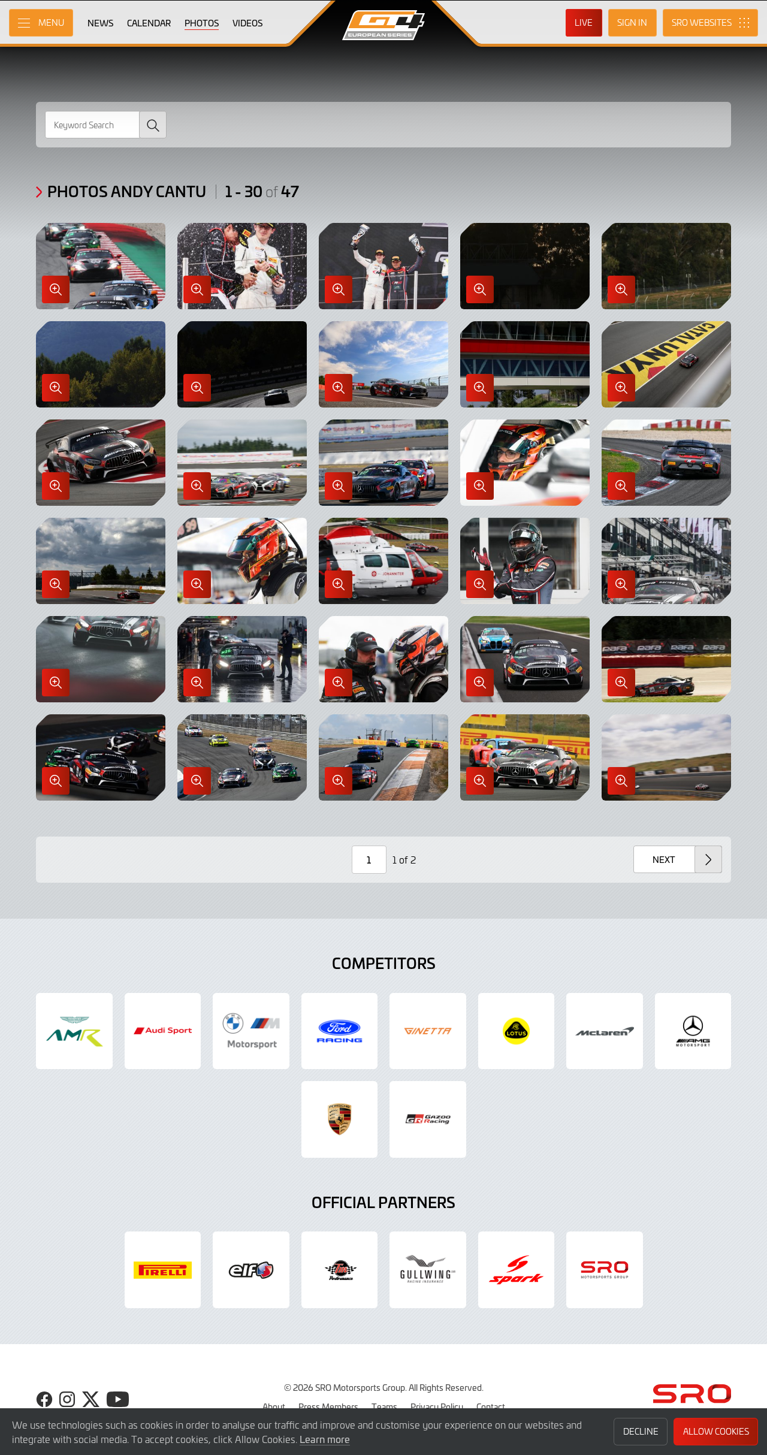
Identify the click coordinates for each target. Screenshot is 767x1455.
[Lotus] (516, 1031)
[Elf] (251, 1269)
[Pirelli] (163, 1269)
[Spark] (516, 1269)
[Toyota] (427, 1119)
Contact (490, 1406)
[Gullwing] (427, 1269)
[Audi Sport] (163, 1031)
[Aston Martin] (74, 1031)
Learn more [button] (325, 1438)
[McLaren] (604, 1031)
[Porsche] (339, 1119)
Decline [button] (641, 1431)
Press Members (328, 1406)
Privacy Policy (436, 1406)
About (273, 1406)
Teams (384, 1406)
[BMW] (251, 1031)
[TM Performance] (339, 1269)
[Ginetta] (427, 1031)
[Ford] (339, 1031)
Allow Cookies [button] (716, 1431)
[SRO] (604, 1269)
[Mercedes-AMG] (693, 1031)
